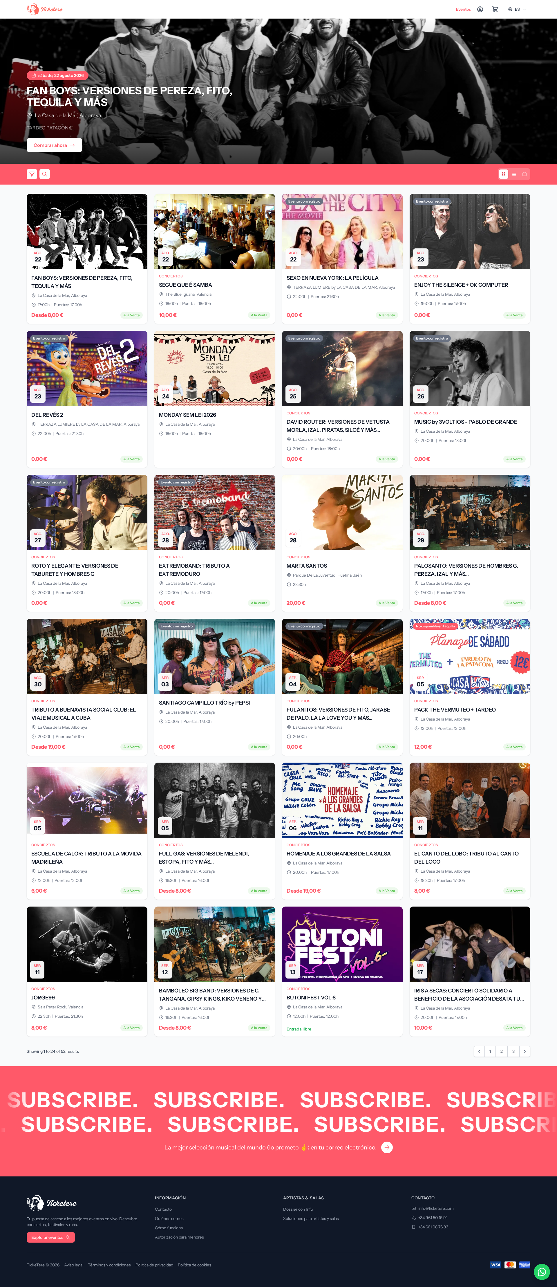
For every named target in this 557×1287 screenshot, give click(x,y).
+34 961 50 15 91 (432, 1217)
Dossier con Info (298, 1209)
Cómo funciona (169, 1227)
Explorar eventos (47, 1237)
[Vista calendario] (524, 174)
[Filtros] (32, 174)
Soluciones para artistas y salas (311, 1218)
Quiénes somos (169, 1218)
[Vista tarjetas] (503, 174)
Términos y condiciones (109, 1265)
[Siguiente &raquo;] (524, 1051)
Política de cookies (194, 1265)
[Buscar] (44, 174)
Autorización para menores (179, 1237)
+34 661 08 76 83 (433, 1227)
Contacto (163, 1209)
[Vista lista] (514, 174)
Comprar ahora (50, 145)
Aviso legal (73, 1265)
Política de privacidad (154, 1265)
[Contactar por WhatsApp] (542, 1272)
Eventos (463, 9)
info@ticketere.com (436, 1208)
